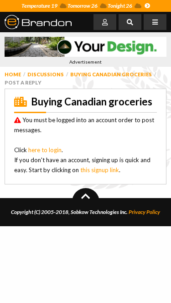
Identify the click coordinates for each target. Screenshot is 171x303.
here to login (45, 150)
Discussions (45, 74)
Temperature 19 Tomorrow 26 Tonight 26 (76, 5)
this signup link (99, 170)
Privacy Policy (144, 212)
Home (13, 74)
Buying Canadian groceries (111, 74)
